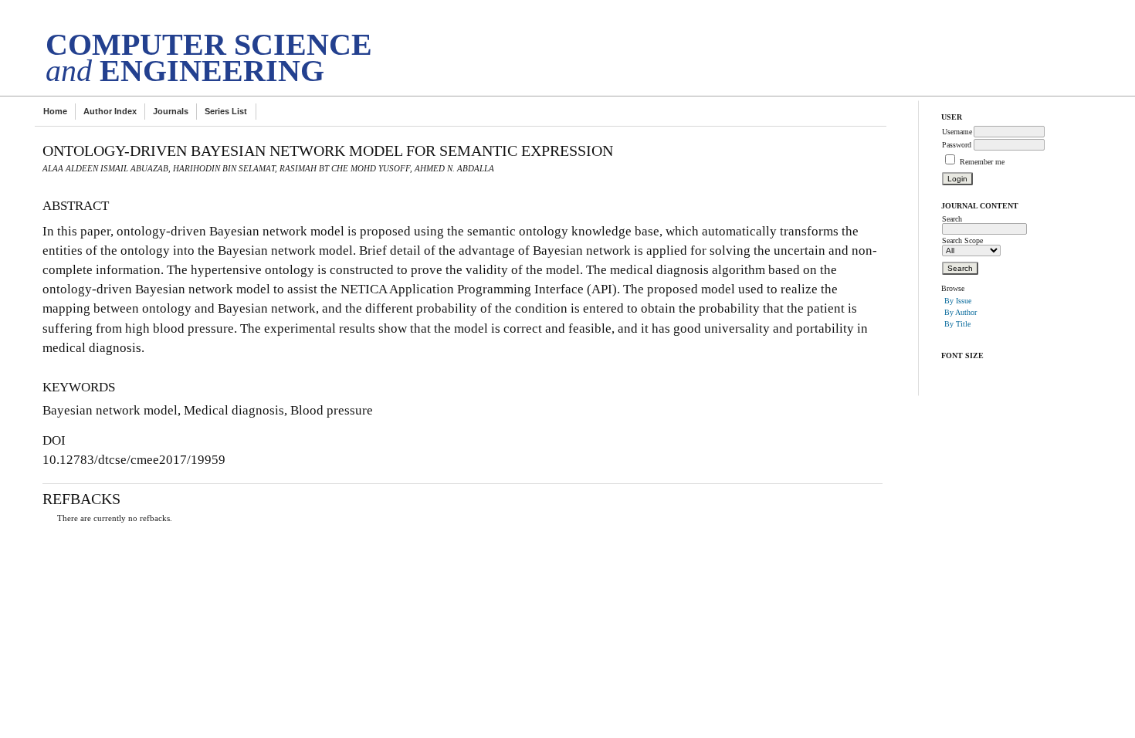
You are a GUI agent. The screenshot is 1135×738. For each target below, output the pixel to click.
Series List (226, 111)
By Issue (957, 300)
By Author (960, 312)
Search (952, 219)
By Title (957, 324)
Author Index (110, 111)
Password (956, 144)
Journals (170, 111)
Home (55, 111)
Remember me (982, 161)
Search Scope (962, 240)
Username (957, 131)
